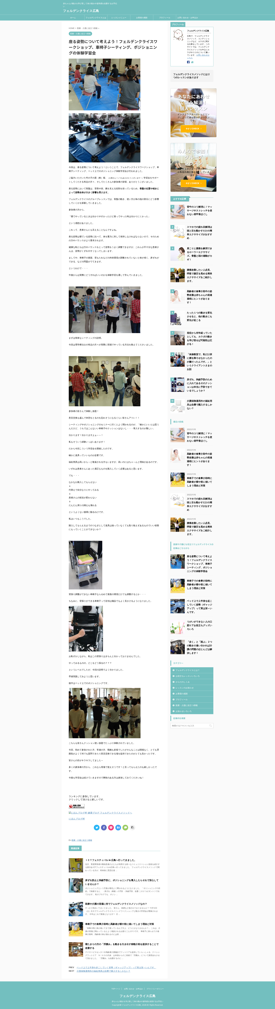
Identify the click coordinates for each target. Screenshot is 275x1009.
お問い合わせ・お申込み (187, 17)
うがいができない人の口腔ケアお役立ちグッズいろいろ (199, 625)
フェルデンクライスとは (96, 17)
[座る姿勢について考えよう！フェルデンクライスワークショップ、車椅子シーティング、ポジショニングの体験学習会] (118, 827)
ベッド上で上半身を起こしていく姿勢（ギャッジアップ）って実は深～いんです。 (116, 967)
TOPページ (115, 989)
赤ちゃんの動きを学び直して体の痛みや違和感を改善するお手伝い (137, 1001)
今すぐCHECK (192, 128)
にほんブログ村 (77, 818)
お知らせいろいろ (184, 711)
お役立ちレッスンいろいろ (188, 676)
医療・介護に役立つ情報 (82, 840)
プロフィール (164, 17)
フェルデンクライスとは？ (188, 670)
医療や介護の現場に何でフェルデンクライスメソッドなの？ (116, 903)
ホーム (73, 17)
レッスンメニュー (118, 17)
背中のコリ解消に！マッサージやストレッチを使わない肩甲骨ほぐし (199, 210)
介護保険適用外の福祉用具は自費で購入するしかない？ (103, 971)
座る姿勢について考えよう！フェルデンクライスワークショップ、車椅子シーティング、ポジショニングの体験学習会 (199, 564)
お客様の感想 (141, 17)
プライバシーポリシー (155, 989)
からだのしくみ (183, 682)
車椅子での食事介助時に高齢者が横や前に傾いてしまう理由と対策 (119, 924)
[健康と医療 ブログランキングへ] (77, 807)
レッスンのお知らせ (185, 687)
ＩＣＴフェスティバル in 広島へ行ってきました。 (110, 860)
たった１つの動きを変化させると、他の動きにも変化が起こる (199, 316)
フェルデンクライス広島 (81, 11)
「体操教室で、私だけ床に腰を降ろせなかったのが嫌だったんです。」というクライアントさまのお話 (199, 362)
